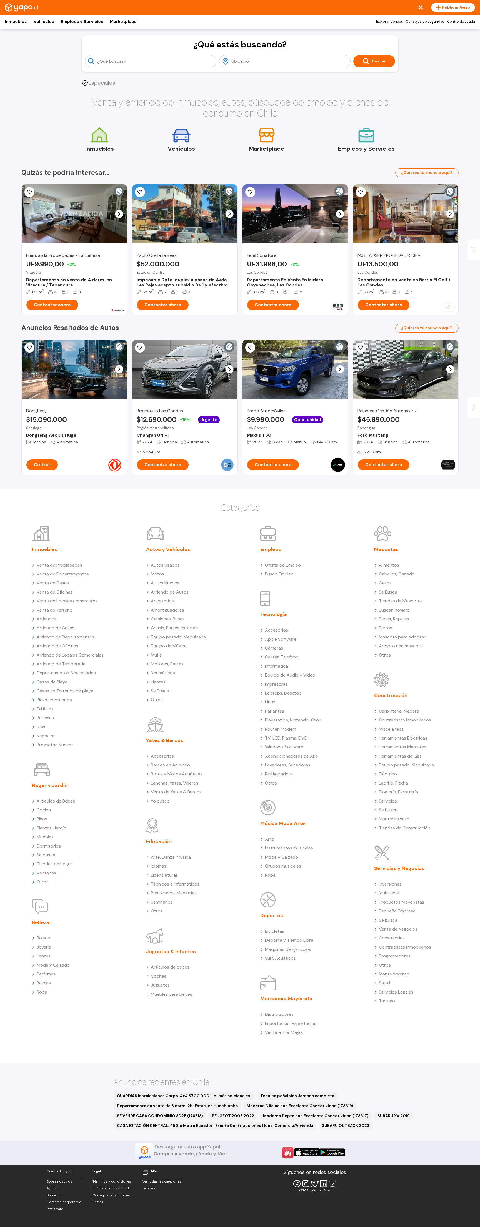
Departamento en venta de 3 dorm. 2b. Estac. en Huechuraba (177, 1105)
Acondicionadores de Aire (291, 756)
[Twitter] (314, 1183)
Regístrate (55, 1209)
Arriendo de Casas (55, 628)
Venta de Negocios (398, 929)
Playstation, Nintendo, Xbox (293, 720)
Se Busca (160, 691)
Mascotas (386, 549)
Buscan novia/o (394, 610)
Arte (269, 839)
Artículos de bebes (170, 967)
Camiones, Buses (168, 619)
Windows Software (284, 747)
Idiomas (158, 866)
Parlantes (274, 711)
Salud (384, 983)
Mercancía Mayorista (286, 998)
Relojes (44, 983)
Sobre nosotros (59, 1181)
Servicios (388, 801)
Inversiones (390, 884)
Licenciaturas (164, 875)
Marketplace (123, 21)
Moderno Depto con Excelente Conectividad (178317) (316, 1115)
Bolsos (43, 938)
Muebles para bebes (171, 994)
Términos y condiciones (111, 1181)
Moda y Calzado (53, 965)
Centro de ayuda (461, 21)
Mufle (156, 655)
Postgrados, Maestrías (174, 893)
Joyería (44, 947)
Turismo (387, 1001)
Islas (41, 727)
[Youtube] (332, 1183)
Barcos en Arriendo (170, 765)
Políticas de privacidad (110, 1188)
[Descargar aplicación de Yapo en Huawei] (287, 1152)
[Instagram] (305, 1183)
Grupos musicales (283, 866)
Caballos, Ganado (397, 574)
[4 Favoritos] (140, 192)
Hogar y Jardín (50, 785)
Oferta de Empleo (283, 565)
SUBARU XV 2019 (394, 1115)
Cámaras (274, 648)
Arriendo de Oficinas (57, 646)
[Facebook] (296, 1183)
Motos (157, 574)
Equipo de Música (169, 646)
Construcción (391, 695)
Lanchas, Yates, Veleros (174, 783)
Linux (270, 702)
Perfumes (46, 974)
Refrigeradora (279, 774)
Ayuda (52, 1188)
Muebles (45, 837)
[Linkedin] (323, 1183)
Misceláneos (391, 729)
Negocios (46, 736)
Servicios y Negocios (399, 868)
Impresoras (276, 684)
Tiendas (148, 1188)
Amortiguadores (167, 610)
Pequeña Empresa (397, 911)
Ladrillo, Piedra (393, 783)
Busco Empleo (279, 574)
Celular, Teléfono (282, 657)
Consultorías (392, 938)
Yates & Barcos (164, 740)
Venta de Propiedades (59, 565)
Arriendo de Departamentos (65, 637)
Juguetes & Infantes (171, 951)
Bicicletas (274, 931)
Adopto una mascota (401, 646)
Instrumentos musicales (289, 848)
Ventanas (46, 873)
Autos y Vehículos (168, 549)
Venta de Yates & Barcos (176, 792)
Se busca (46, 855)
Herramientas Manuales (402, 747)
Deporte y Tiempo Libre (289, 940)
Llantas (158, 682)
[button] (119, 214)
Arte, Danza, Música (171, 857)
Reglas (97, 1202)
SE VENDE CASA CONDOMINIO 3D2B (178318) (160, 1115)
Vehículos (44, 21)
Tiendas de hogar (54, 864)
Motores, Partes (167, 664)
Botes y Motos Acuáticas (176, 774)
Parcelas (45, 718)
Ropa (42, 992)
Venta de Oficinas (55, 592)
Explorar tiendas (389, 21)
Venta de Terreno (54, 610)
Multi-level (389, 893)
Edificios (45, 709)
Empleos (270, 549)
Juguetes (160, 985)
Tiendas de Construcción (404, 828)
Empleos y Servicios (82, 21)
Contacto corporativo (64, 1202)
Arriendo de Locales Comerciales (70, 655)
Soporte (53, 1195)
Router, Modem (280, 729)
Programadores (395, 956)
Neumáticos (163, 673)
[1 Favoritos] (29, 192)
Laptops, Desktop (283, 693)
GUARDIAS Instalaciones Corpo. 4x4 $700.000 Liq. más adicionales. (184, 1095)
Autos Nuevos (165, 583)
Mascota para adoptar (402, 637)
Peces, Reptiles (394, 619)
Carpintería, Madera (399, 711)
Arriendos (47, 619)
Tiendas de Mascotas (401, 601)
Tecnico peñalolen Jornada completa (297, 1095)
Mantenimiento (394, 819)
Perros (385, 628)
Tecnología (273, 614)
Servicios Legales (396, 992)
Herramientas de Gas (400, 756)
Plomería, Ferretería (398, 792)
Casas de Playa (52, 682)
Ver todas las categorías (161, 1181)
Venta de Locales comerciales (67, 601)
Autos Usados (165, 565)
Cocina (44, 810)
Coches (158, 976)
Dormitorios (49, 846)
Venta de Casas (53, 583)
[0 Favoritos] (361, 192)
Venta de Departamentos (63, 574)
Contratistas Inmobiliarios (405, 720)
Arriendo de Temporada (61, 664)
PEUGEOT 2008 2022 (233, 1115)
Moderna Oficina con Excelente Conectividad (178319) (300, 1105)
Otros (43, 882)
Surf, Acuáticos (280, 958)
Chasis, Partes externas (175, 628)
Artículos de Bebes (56, 801)
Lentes (44, 956)
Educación (159, 841)
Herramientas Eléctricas (403, 738)
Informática (276, 666)
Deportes (271, 915)
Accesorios (162, 601)
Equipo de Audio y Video (290, 675)
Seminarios (162, 902)
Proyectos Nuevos (55, 745)
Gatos (385, 583)
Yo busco (160, 801)
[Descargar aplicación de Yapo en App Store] (306, 1152)
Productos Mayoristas (401, 902)
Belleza (40, 922)
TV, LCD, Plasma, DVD (286, 738)
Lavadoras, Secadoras (287, 765)
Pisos (42, 819)
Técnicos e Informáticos (175, 884)
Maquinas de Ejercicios (288, 949)
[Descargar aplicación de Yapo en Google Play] (332, 1152)
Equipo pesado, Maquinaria (178, 637)
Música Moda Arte (282, 823)
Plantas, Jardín (51, 828)
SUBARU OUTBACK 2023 (345, 1125)
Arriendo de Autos (170, 592)
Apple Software (281, 639)
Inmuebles (16, 21)
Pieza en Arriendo (54, 700)
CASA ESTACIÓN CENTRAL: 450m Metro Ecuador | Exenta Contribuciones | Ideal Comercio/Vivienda (215, 1125)
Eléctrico (388, 774)
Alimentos (389, 565)
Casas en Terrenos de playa (65, 691)
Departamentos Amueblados (66, 673)
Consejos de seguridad (425, 21)
